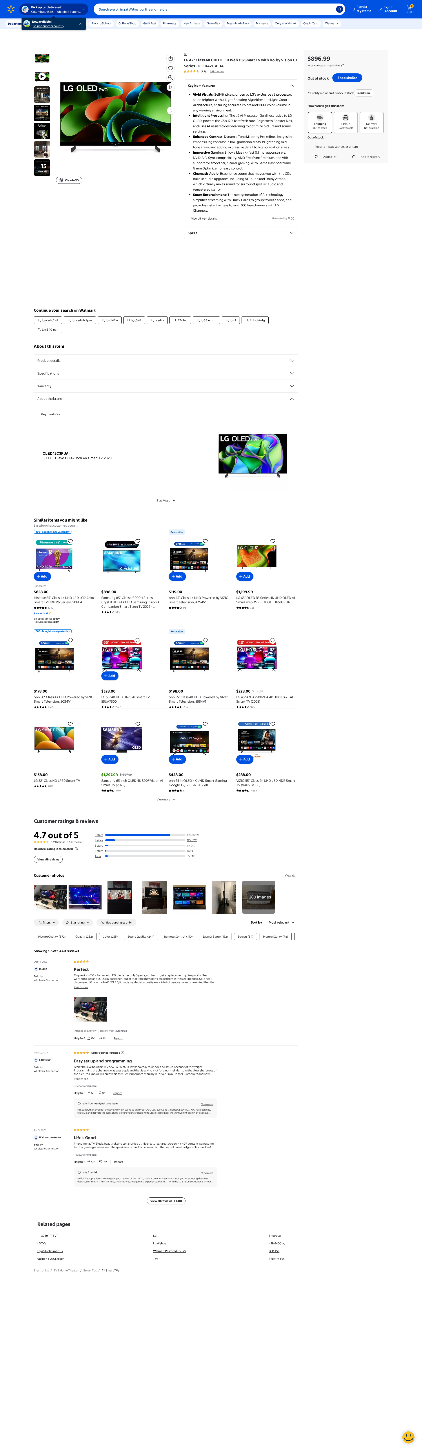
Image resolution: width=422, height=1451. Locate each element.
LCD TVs (274, 1251)
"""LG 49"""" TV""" (48, 1235)
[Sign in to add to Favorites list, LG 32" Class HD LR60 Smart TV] (70, 723)
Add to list (330, 156)
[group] (204, 71)
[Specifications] (292, 373)
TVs (155, 1258)
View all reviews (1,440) (166, 1201)
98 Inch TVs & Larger (50, 1258)
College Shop (127, 23)
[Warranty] (292, 386)
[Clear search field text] (329, 9)
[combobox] (219, 9)
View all (290, 875)
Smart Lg (275, 1235)
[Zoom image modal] (171, 78)
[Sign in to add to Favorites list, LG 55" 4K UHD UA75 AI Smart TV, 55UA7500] (137, 640)
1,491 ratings (217, 71)
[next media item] (171, 111)
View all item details (204, 218)
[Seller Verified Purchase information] (122, 1052)
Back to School (101, 23)
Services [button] (44, 23)
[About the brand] (292, 398)
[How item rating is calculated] (76, 849)
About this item (49, 346)
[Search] (339, 9)
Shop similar (347, 78)
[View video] (171, 87)
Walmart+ (331, 23)
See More (163, 500)
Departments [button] (17, 23)
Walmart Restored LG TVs (169, 1251)
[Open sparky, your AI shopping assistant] (408, 1437)
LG (185, 54)
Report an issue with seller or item (336, 146)
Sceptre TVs (276, 1258)
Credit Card (310, 23)
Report (118, 1038)
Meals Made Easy (238, 23)
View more (163, 799)
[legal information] (343, 65)
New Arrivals (192, 23)
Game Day (213, 23)
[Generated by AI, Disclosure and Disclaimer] (292, 218)
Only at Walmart (285, 23)
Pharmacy (169, 23)
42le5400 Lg (277, 1243)
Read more (81, 987)
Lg (154, 1235)
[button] (362, 9)
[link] (258, 897)
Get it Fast (149, 23)
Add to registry (370, 156)
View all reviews (48, 859)
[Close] (81, 23)
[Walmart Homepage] (11, 9)
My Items (262, 23)
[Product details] (292, 360)
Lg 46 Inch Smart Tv (50, 1251)
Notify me (364, 93)
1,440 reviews (74, 842)
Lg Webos (159, 1243)
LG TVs (41, 1243)
